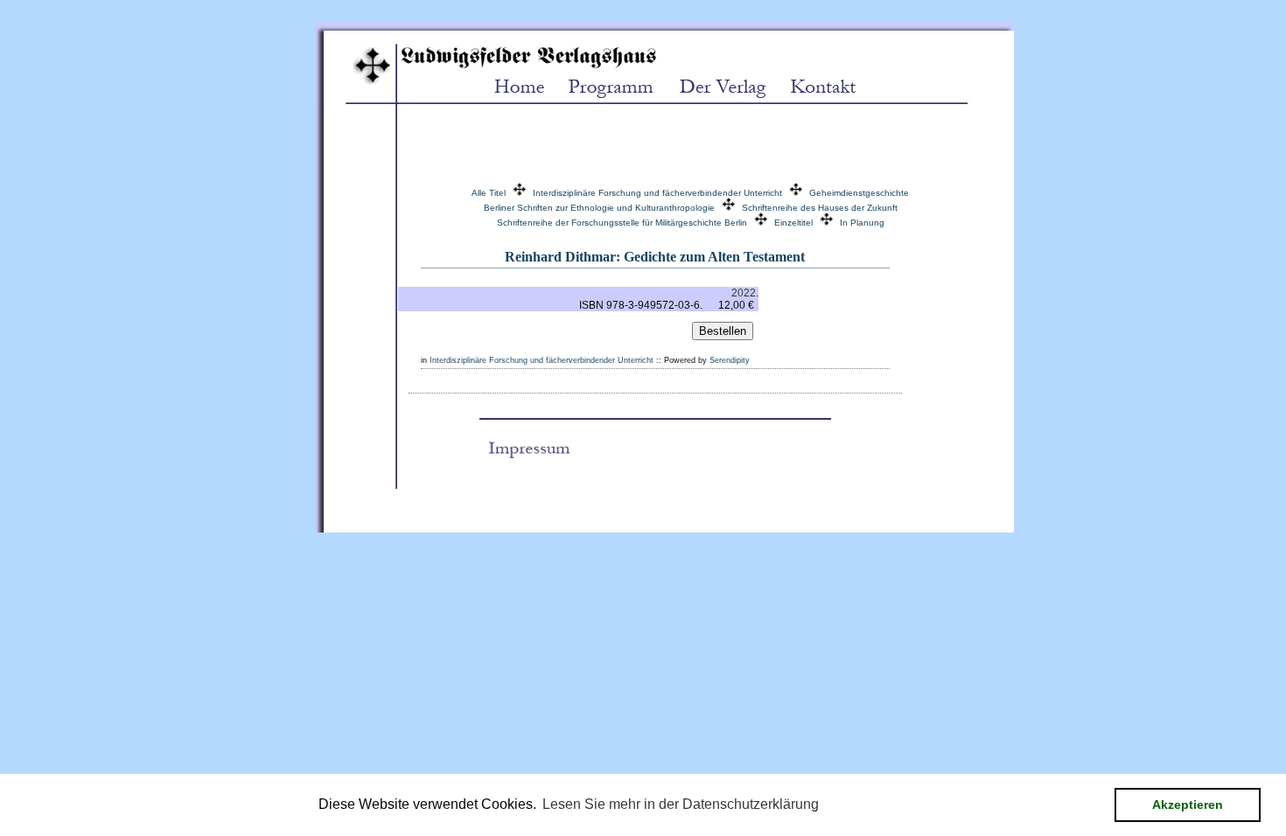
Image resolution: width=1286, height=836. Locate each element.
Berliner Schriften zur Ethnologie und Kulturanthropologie (599, 207)
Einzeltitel (793, 222)
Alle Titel (489, 193)
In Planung (862, 222)
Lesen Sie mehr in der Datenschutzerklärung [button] (680, 804)
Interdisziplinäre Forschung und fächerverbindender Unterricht (657, 193)
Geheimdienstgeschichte (859, 193)
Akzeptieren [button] (1187, 805)
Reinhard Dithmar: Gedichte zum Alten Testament (655, 256)
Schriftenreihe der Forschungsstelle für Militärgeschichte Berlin (622, 222)
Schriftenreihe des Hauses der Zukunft (820, 207)
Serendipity (729, 360)
